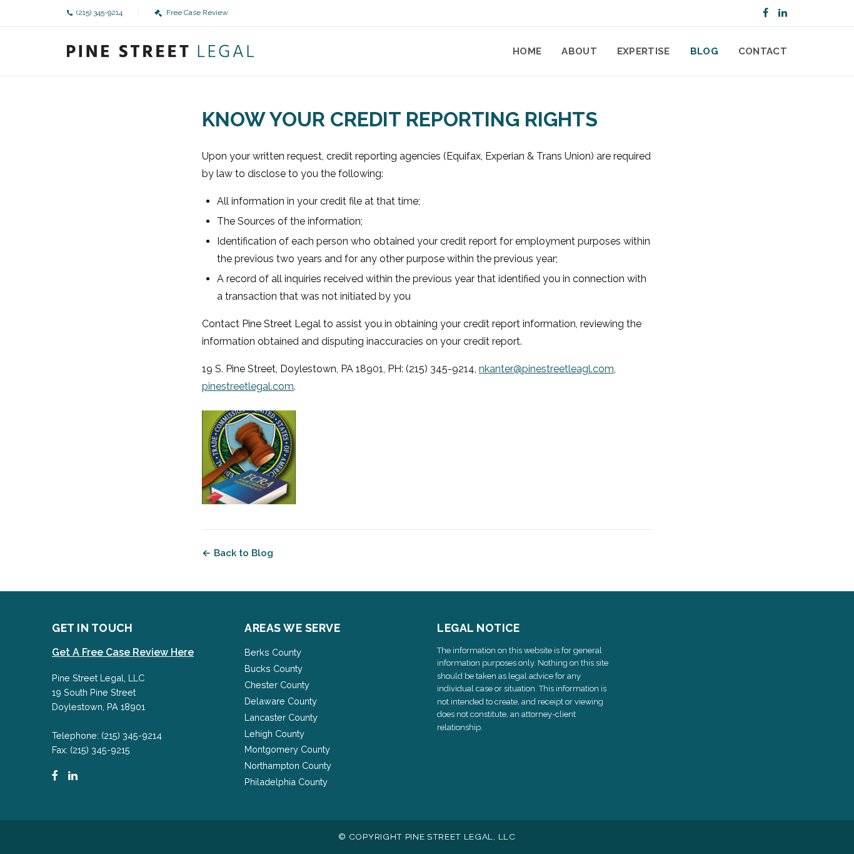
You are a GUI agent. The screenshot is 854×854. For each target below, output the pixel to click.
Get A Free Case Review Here (123, 652)
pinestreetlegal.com (248, 386)
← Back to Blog (237, 553)
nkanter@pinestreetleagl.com (546, 369)
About (579, 51)
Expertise (643, 51)
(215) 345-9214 (99, 12)
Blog (704, 51)
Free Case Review (197, 12)
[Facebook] (765, 13)
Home (527, 51)
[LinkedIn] (782, 13)
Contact (762, 51)
